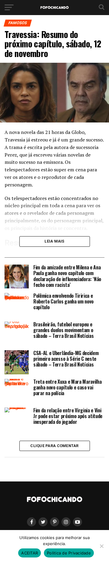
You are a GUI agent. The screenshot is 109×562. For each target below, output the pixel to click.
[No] (101, 546)
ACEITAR (29, 553)
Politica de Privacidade (69, 553)
